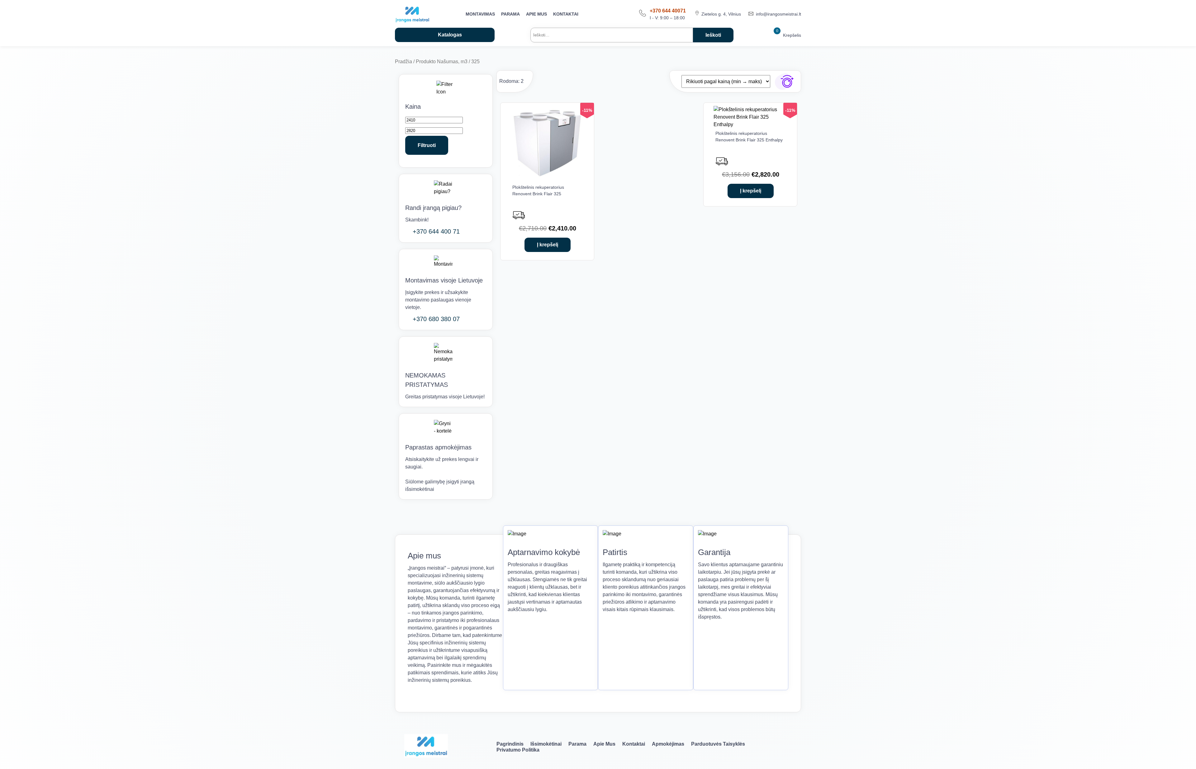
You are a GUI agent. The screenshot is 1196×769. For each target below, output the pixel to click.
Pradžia (403, 61)
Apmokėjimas (668, 744)
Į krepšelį (547, 244)
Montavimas (480, 14)
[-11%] (547, 178)
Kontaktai (565, 14)
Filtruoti (427, 145)
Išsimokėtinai (546, 744)
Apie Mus (536, 14)
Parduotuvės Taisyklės (718, 744)
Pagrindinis (510, 744)
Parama (510, 14)
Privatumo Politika (517, 749)
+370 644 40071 (668, 10)
